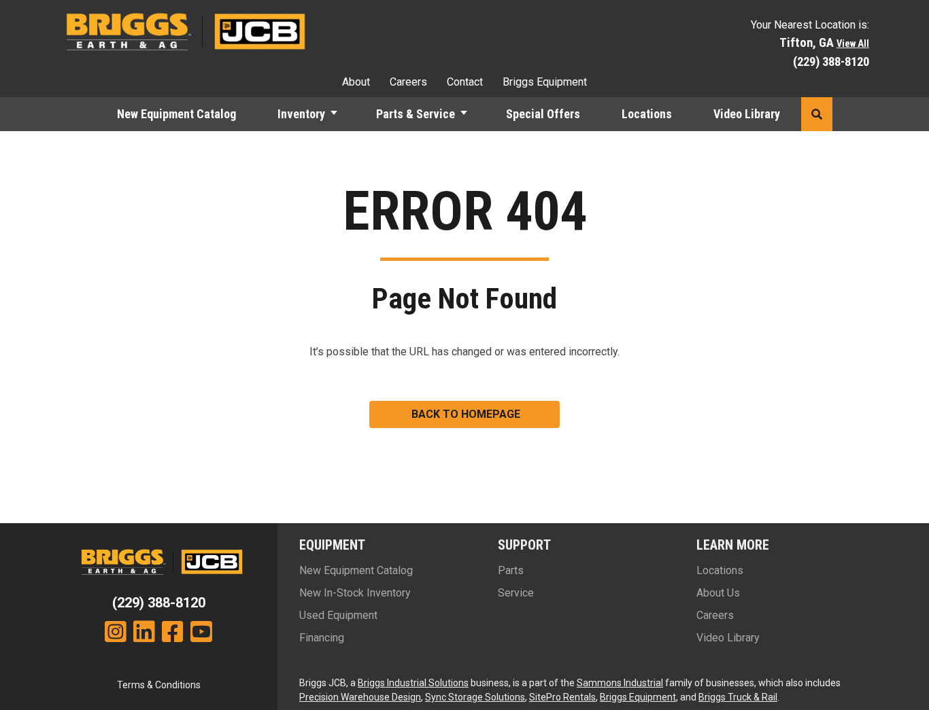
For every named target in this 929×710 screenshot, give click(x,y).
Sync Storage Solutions (475, 697)
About (356, 81)
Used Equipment (338, 615)
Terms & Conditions (159, 684)
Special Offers (543, 114)
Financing (321, 637)
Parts (511, 570)
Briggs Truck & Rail (737, 697)
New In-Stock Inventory (355, 592)
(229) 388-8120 (831, 61)
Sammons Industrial (620, 682)
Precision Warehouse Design (360, 697)
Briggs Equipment (545, 81)
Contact (465, 81)
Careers (408, 81)
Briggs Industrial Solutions (413, 682)
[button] (340, 114)
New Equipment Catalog (176, 114)
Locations (647, 114)
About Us (718, 592)
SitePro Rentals (562, 697)
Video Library (746, 114)
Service (516, 592)
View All (853, 44)
